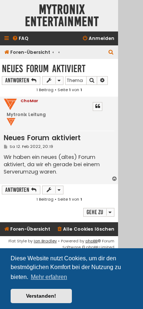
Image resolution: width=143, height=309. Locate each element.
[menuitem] (20, 39)
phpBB (91, 241)
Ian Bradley (45, 241)
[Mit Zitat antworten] (97, 106)
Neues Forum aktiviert (43, 68)
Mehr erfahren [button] (49, 277)
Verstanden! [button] (41, 296)
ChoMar (29, 101)
